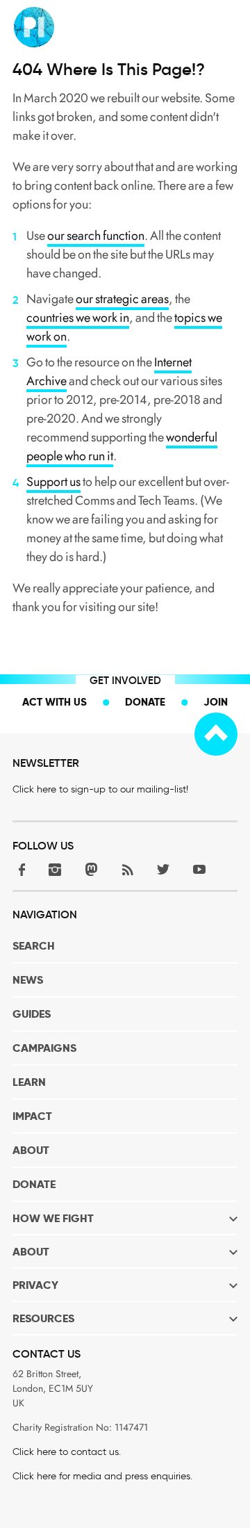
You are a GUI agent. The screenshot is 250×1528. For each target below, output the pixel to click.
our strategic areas (122, 299)
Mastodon (91, 869)
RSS (127, 869)
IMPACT (32, 1116)
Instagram (55, 869)
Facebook (18, 869)
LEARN (29, 1082)
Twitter (163, 869)
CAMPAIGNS (44, 1048)
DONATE (34, 1184)
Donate (145, 701)
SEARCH (33, 945)
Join (215, 701)
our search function (95, 236)
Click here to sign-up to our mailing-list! (100, 789)
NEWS (27, 980)
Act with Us (54, 701)
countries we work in (77, 318)
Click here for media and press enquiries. (102, 1476)
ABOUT (30, 1150)
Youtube (199, 869)
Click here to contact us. (66, 1452)
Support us (53, 482)
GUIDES (31, 1014)
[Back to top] (216, 734)
